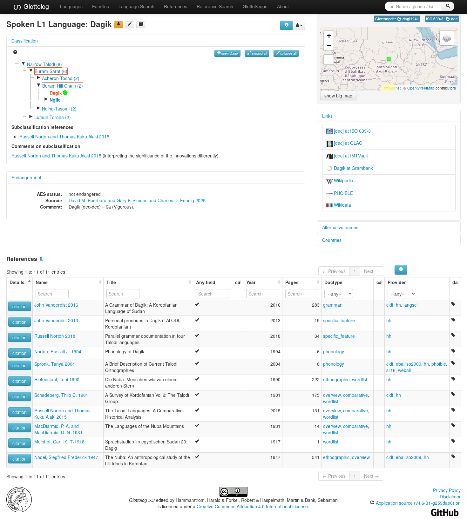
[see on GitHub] (129, 24)
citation (19, 306)
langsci (410, 305)
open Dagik (229, 53)
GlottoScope (255, 6)
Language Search (136, 6)
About (283, 6)
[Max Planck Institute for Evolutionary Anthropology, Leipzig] (19, 499)
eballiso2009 (408, 364)
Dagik (56, 93)
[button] (389, 59)
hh (398, 305)
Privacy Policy (447, 490)
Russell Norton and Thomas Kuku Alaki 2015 (64, 136)
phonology (333, 351)
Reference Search (215, 6)
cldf (389, 305)
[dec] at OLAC (347, 143)
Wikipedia (343, 180)
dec (454, 19)
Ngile (55, 99)
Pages (292, 282)
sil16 (391, 370)
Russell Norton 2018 (54, 336)
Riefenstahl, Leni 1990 (56, 379)
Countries (332, 240)
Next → (371, 271)
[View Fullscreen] (329, 59)
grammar (332, 305)
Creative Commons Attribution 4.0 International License (252, 506)
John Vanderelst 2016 (56, 305)
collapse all (288, 53)
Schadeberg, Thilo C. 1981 (61, 395)
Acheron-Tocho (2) (60, 78)
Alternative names (340, 227)
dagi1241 (410, 19)
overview (332, 395)
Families (100, 6)
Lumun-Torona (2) (52, 117)
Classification (24, 40)
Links (327, 116)
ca (237, 282)
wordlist (359, 379)
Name (42, 282)
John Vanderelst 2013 (56, 320)
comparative (355, 395)
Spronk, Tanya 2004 (54, 364)
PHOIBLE (343, 193)
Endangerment (26, 177)
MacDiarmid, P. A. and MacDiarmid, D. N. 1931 (58, 429)
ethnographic (336, 379)
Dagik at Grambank (353, 168)
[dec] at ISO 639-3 (352, 131)
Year (250, 282)
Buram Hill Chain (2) (62, 86)
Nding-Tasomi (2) (59, 108)
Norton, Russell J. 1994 (57, 351)
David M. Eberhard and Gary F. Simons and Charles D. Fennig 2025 (137, 200)
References (175, 6)
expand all (259, 53)
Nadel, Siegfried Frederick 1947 (66, 457)
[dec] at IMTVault (350, 155)
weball (404, 370)
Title (111, 282)
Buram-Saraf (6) (51, 71)
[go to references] (140, 24)
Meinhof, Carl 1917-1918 (59, 441)
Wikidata (342, 205)
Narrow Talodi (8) (44, 64)
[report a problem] (118, 24)
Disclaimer (450, 496)
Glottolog (35, 6)
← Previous (334, 271)
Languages (71, 6)
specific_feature (339, 320)
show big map (338, 95)
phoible (438, 364)
